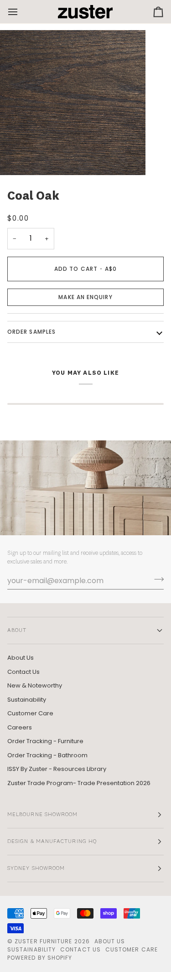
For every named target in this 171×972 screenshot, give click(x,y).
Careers (19, 727)
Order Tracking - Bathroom (47, 755)
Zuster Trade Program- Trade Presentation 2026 (78, 783)
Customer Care (30, 713)
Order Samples (31, 332)
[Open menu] (21, 11)
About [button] (16, 630)
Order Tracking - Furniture (45, 741)
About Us (20, 657)
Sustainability (26, 699)
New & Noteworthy (34, 685)
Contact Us (23, 671)
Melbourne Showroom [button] (42, 814)
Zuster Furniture (43, 941)
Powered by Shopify (39, 958)
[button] (85, 297)
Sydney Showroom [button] (36, 868)
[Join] (156, 579)
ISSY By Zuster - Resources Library (56, 769)
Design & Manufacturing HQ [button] (52, 841)
